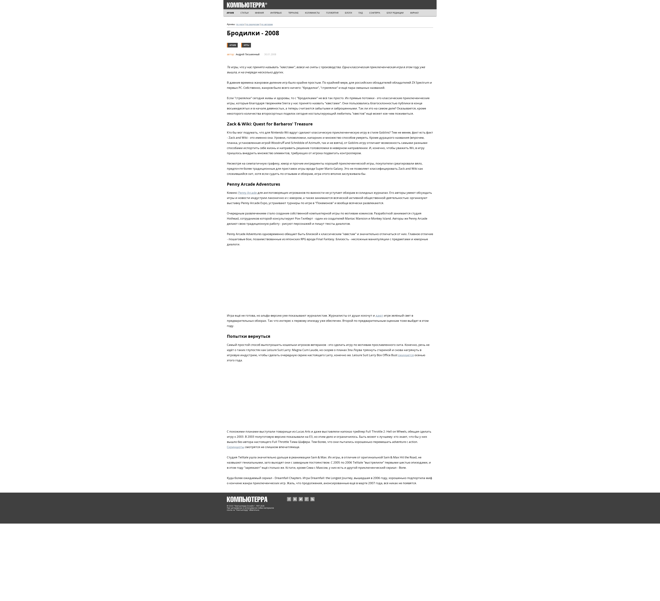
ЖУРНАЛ (414, 12)
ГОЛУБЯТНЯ (332, 12)
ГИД (361, 12)
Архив (232, 45)
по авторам (267, 24)
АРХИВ (230, 12)
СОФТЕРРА (374, 12)
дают (379, 315)
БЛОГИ (348, 12)
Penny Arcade (247, 193)
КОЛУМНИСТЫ (312, 12)
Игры (246, 45)
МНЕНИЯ (259, 12)
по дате (240, 24)
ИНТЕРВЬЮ (276, 12)
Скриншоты (235, 447)
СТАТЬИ (244, 12)
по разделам (252, 24)
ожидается (406, 355)
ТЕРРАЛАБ (293, 12)
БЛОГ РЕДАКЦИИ (395, 12)
